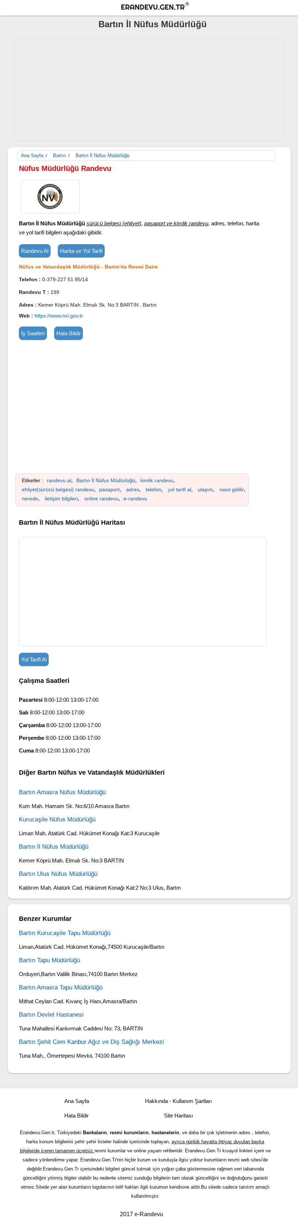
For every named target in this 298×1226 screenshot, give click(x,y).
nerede (30, 498)
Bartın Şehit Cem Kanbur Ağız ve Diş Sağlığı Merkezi (91, 1041)
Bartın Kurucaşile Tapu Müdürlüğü (64, 933)
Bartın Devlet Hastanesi (51, 1014)
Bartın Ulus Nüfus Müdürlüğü (58, 873)
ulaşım (205, 489)
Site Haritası (178, 1115)
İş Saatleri (33, 333)
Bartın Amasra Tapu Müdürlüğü (60, 987)
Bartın (59, 155)
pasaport (109, 489)
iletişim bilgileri (61, 498)
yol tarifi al (179, 489)
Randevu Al (34, 251)
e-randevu (135, 498)
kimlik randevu (156, 480)
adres (132, 489)
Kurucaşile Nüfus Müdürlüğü (57, 819)
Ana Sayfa (32, 155)
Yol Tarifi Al (34, 659)
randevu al (59, 480)
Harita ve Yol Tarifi (81, 251)
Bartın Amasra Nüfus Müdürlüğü (62, 792)
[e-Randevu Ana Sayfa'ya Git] (152, 7)
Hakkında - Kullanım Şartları (178, 1101)
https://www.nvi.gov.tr (59, 316)
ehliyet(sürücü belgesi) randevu (58, 489)
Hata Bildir (68, 333)
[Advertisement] (149, 89)
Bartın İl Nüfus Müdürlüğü (152, 24)
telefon (153, 489)
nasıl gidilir (232, 489)
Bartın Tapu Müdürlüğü (49, 960)
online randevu (101, 498)
